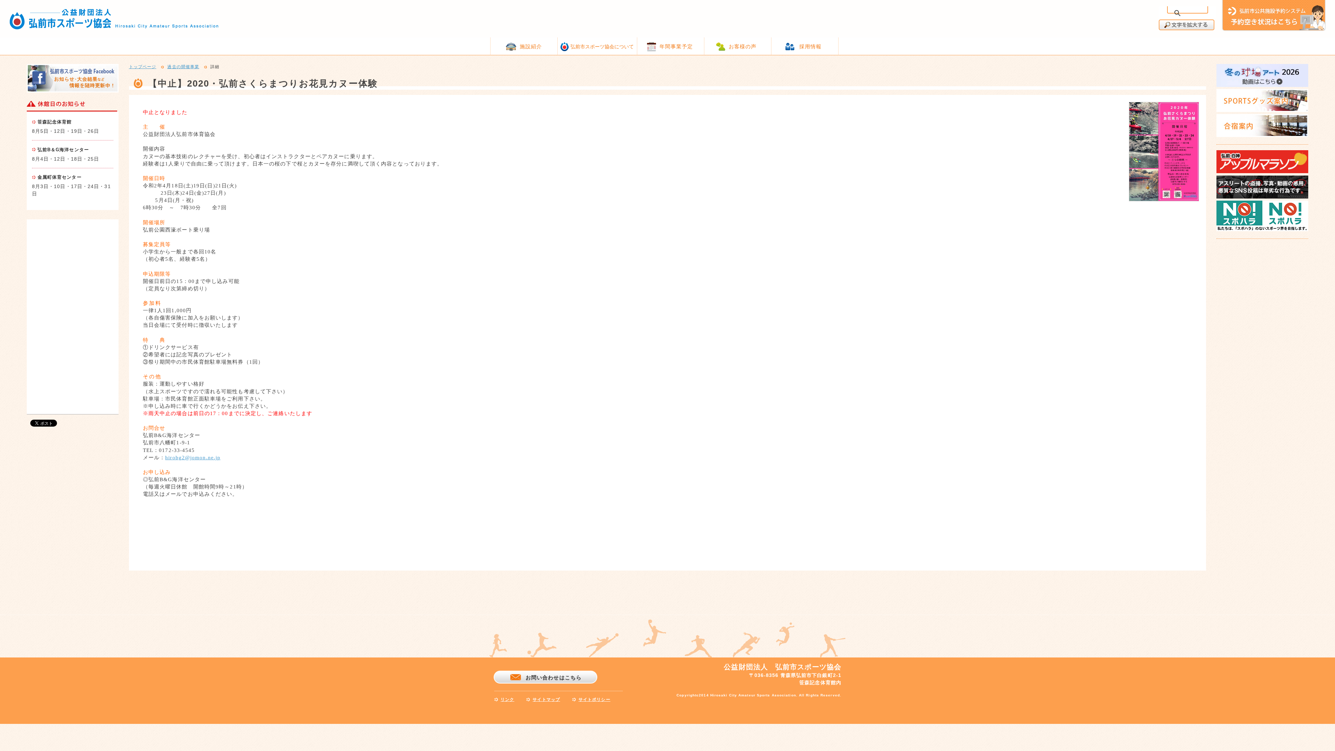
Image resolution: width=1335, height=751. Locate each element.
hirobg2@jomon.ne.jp (192, 457)
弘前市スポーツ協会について (602, 46)
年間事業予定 (676, 46)
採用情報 (810, 46)
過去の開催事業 (183, 67)
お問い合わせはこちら (554, 677)
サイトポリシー (594, 699)
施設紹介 (531, 46)
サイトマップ (546, 699)
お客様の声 (743, 46)
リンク (507, 699)
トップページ (142, 67)
